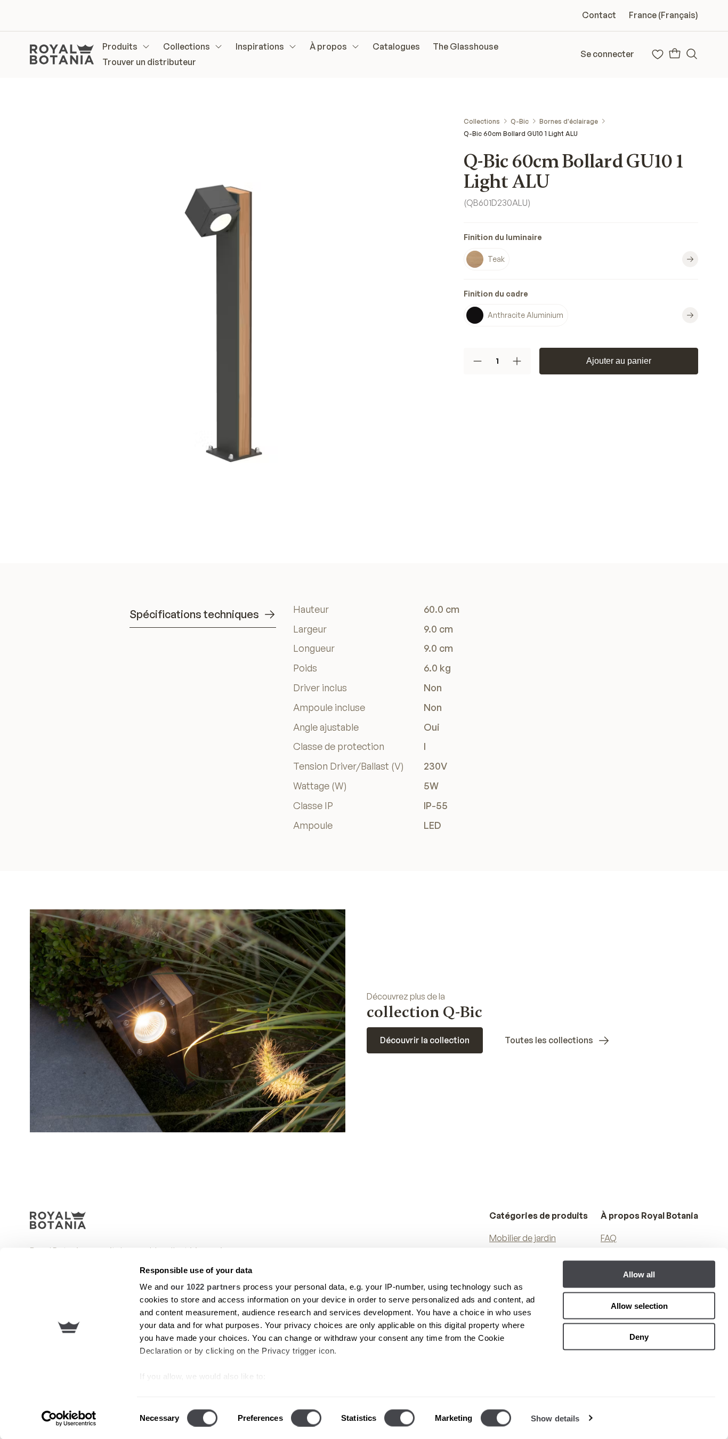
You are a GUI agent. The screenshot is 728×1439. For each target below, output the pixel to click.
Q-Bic (520, 121)
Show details (555, 1417)
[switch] (306, 1417)
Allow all (639, 1274)
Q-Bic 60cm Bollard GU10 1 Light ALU (521, 134)
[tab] (203, 615)
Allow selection (639, 1305)
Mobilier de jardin (522, 1238)
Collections (482, 121)
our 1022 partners (206, 1286)
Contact (599, 15)
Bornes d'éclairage (568, 121)
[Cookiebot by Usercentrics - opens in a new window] (69, 1418)
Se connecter (607, 54)
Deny (639, 1336)
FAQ (609, 1238)
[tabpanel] (445, 717)
